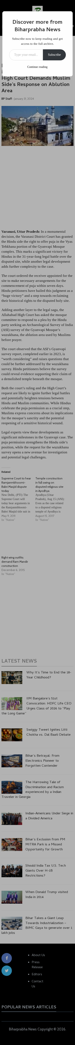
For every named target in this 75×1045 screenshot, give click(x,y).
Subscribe (54, 54)
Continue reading (37, 66)
